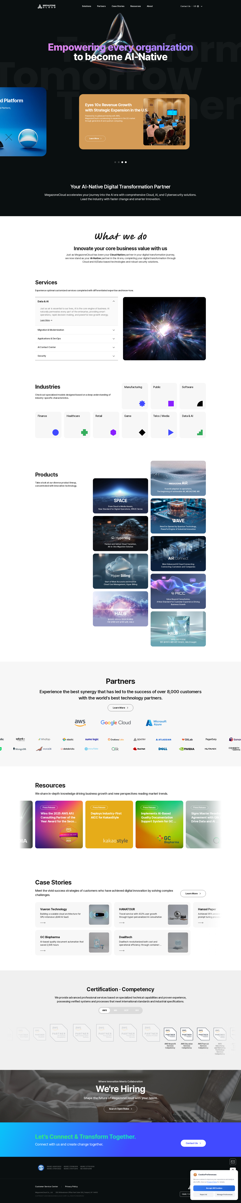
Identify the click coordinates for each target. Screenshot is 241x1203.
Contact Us (185, 6)
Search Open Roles (119, 1108)
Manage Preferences (224, 1194)
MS (115, 1010)
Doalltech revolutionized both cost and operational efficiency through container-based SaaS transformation (69, 943)
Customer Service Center (46, 1187)
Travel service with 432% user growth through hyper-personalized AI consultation (70, 915)
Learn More (70, 142)
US (195, 6)
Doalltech (55, 937)
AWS (104, 1010)
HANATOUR (57, 909)
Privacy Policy (71, 1187)
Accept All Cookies (214, 1188)
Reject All (203, 1194)
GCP (126, 1010)
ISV (137, 1010)
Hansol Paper (137, 909)
